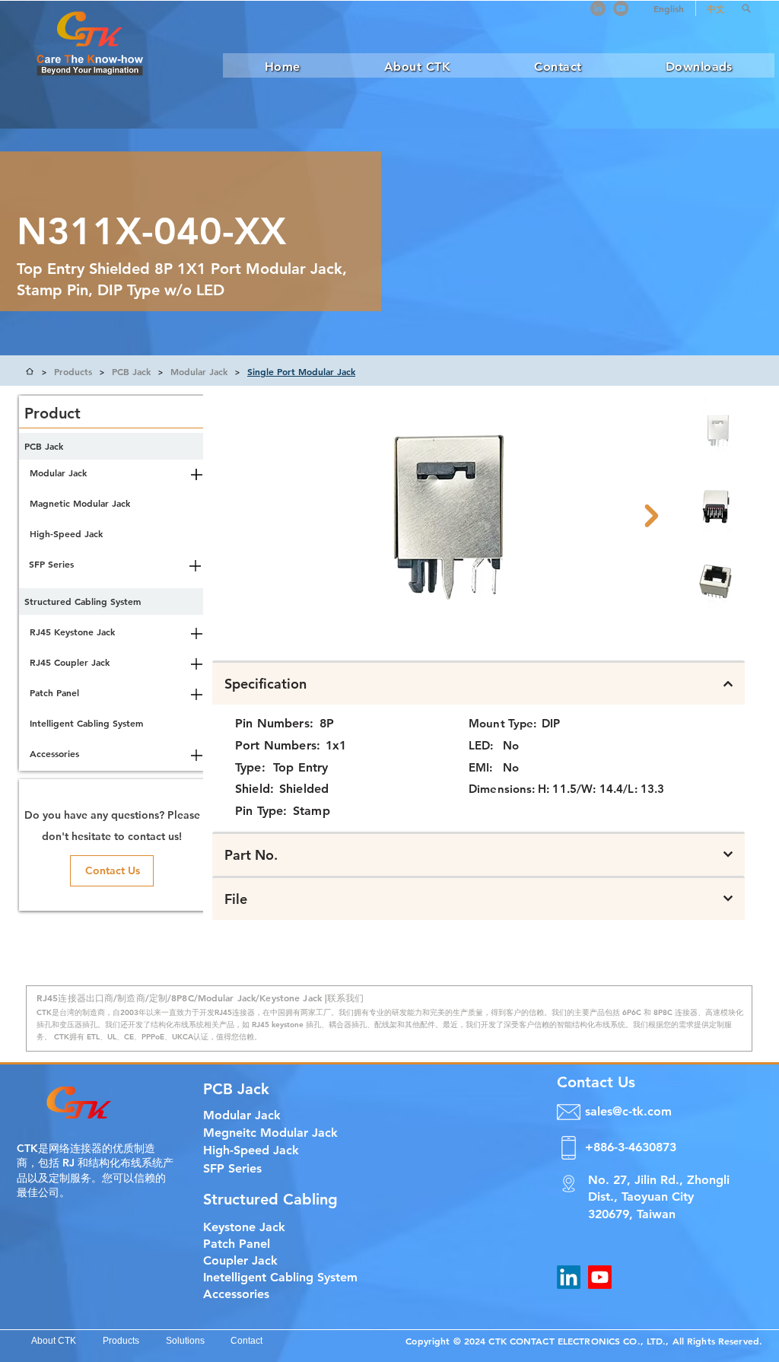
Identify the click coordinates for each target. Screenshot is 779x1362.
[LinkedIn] (598, 8)
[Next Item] (651, 515)
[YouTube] (620, 8)
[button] (746, 8)
